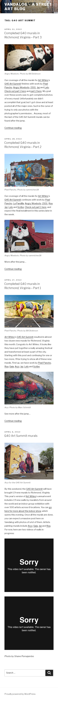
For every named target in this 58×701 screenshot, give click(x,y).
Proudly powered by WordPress (20, 694)
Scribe (21, 207)
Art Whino (43, 80)
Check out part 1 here (15, 91)
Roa (50, 203)
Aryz (17, 366)
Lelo (46, 87)
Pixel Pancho (44, 362)
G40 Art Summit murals (20, 436)
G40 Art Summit (12, 83)
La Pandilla (18, 203)
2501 (33, 87)
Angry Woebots (21, 87)
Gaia (11, 366)
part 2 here (36, 91)
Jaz (38, 87)
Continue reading (13, 128)
